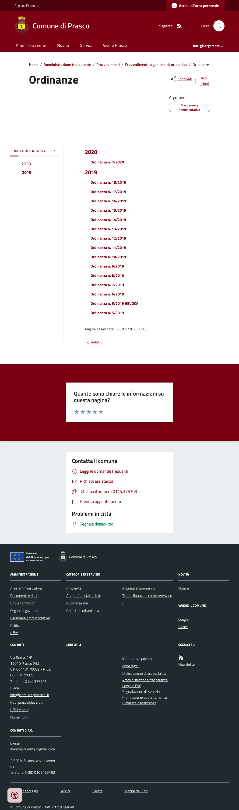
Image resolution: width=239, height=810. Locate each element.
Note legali (130, 666)
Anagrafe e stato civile (83, 595)
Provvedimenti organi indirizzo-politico (156, 64)
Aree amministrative (26, 588)
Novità (63, 45)
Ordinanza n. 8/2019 (107, 275)
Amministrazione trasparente (67, 64)
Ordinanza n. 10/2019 (108, 257)
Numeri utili (19, 717)
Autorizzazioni (77, 603)
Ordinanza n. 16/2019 (108, 201)
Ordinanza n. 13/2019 (108, 229)
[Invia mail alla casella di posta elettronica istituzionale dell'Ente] (29, 694)
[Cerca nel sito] (217, 25)
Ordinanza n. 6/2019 (107, 294)
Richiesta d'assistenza (139, 703)
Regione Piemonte (26, 5)
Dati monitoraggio (24, 791)
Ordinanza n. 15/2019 (108, 210)
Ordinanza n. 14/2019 (108, 219)
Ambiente (73, 588)
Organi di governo (24, 610)
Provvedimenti (108, 64)
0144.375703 (36, 681)
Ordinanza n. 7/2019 (107, 285)
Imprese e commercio (138, 588)
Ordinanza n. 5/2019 (107, 312)
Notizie (183, 588)
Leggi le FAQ (132, 685)
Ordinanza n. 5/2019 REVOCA (114, 303)
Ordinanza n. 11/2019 (108, 247)
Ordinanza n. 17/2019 (108, 191)
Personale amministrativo (30, 618)
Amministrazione (31, 45)
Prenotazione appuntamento (144, 697)
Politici (15, 625)
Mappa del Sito (136, 791)
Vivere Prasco (115, 45)
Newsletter (187, 664)
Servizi (86, 45)
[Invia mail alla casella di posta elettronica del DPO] (32, 749)
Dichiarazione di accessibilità (144, 673)
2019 (91, 172)
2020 (91, 152)
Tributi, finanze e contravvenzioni (147, 599)
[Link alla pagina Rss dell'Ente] (181, 658)
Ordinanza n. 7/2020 (107, 162)
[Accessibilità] (14, 795)
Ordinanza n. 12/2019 (108, 238)
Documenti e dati (23, 595)
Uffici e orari (19, 709)
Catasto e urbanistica (82, 610)
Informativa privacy (137, 658)
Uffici (14, 633)
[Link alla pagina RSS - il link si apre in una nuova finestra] (179, 26)
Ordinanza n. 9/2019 (107, 266)
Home (33, 64)
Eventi (183, 627)
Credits (97, 791)
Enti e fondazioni (23, 603)
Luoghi (183, 619)
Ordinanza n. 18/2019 (108, 182)
